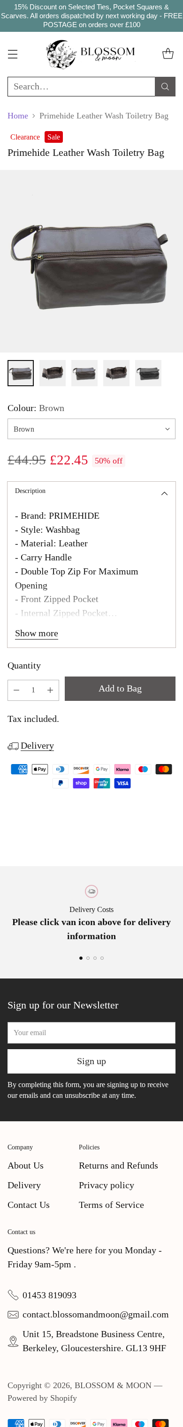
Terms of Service (111, 1204)
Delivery (37, 745)
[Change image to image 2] (52, 373)
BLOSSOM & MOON (113, 1385)
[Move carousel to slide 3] (95, 958)
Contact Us (29, 1204)
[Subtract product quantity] (16, 690)
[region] (91, 16)
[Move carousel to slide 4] (102, 958)
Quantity (24, 665)
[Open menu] (12, 54)
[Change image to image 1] (21, 373)
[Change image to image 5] (148, 373)
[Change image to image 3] (84, 373)
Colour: (36, 408)
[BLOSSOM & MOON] (92, 54)
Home (18, 115)
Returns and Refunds (118, 1165)
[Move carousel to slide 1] (81, 958)
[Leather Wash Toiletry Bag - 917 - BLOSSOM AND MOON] (91, 261)
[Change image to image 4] (116, 373)
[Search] (165, 86)
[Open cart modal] (167, 54)
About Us (26, 1165)
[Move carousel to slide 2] (88, 958)
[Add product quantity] (50, 690)
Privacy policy (106, 1185)
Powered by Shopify (42, 1398)
